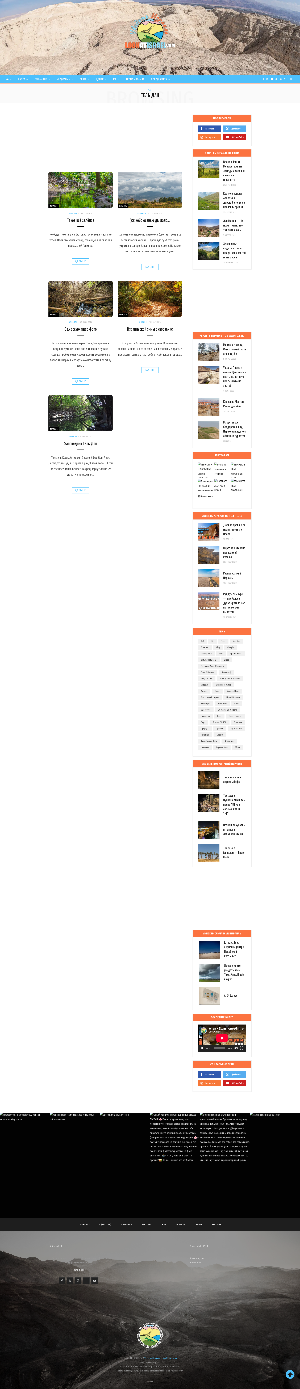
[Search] (291, 79)
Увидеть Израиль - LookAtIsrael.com (160, 1358)
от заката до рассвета (227, 710)
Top (151, 1381)
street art (205, 647)
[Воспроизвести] (202, 1048)
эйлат (237, 747)
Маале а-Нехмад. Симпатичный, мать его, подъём (234, 349)
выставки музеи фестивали (212, 666)
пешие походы (235, 716)
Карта (21, 79)
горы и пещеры (207, 672)
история (204, 685)
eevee (223, 641)
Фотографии (206, 653)
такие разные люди (209, 741)
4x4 (202, 641)
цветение (205, 747)
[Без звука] (236, 1048)
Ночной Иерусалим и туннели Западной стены (234, 829)
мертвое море (233, 691)
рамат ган (205, 735)
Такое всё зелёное (80, 220)
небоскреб (205, 703)
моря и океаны (233, 697)
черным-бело (221, 747)
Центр (100, 79)
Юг (114, 79)
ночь (236, 703)
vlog (218, 647)
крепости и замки (223, 685)
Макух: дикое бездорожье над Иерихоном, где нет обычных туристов (234, 429)
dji (212, 641)
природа (205, 728)
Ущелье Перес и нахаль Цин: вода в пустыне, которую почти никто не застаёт (234, 376)
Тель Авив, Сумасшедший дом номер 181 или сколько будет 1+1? (234, 804)
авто (221, 653)
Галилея (123, 315)
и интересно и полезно (230, 678)
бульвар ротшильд (208, 660)
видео (226, 660)
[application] (222, 1038)
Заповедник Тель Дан (80, 443)
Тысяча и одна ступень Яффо (232, 779)
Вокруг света (159, 79)
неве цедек (222, 703)
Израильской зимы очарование (150, 329)
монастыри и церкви (210, 697)
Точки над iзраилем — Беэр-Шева (234, 852)
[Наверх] (290, 1374)
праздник (238, 722)
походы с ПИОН (219, 722)
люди (217, 691)
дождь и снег (206, 678)
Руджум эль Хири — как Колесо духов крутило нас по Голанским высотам (234, 603)
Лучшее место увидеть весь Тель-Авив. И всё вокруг (234, 972)
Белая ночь (195, 1262)
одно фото (205, 710)
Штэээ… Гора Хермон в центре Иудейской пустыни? (234, 949)
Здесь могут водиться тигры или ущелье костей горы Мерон (234, 250)
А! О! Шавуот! (232, 995)
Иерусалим (63, 79)
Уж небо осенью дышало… (150, 220)
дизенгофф (226, 672)
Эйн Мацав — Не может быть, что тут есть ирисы (233, 225)
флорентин (229, 741)
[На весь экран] (241, 1048)
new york (236, 641)
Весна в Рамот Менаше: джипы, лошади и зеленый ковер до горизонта (234, 171)
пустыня (219, 728)
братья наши (235, 653)
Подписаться (206, 496)
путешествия (236, 728)
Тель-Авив (41, 79)
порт (203, 722)
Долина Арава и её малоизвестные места (234, 529)
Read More (79, 1270)
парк (219, 716)
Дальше (80, 261)
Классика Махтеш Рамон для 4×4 (233, 403)
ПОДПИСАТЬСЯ (151, 1139)
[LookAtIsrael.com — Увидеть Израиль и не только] (150, 30)
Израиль (54, 206)
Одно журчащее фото (80, 329)
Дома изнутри (197, 1258)
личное (204, 691)
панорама (205, 716)
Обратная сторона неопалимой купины (234, 552)
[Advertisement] (115, 140)
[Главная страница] (8, 79)
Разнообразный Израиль (232, 575)
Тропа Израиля (135, 79)
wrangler (230, 647)
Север (83, 79)
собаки (220, 735)
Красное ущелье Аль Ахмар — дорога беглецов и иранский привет (234, 200)
